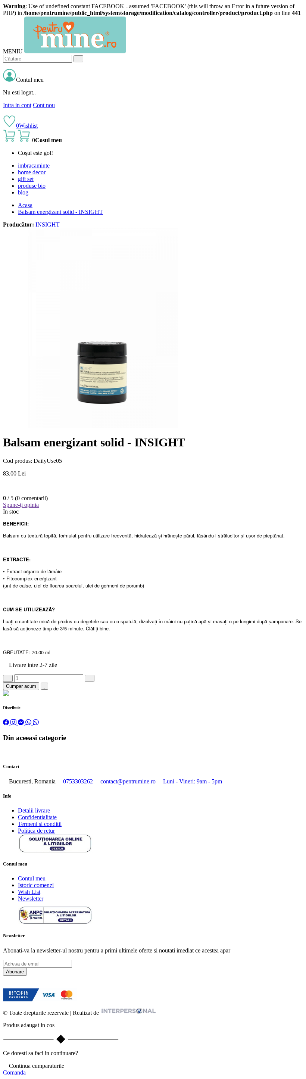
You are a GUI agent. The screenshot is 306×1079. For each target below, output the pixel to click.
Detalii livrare (34, 810)
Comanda (15, 1072)
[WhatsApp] (29, 723)
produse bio (32, 186)
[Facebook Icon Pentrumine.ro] (5, 985)
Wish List (29, 892)
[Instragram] (14, 723)
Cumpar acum (21, 686)
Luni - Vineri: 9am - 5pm (192, 781)
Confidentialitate (37, 817)
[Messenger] (21, 723)
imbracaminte (34, 165)
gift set (26, 179)
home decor (32, 172)
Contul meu (32, 878)
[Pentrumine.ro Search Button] (78, 58)
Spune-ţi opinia (21, 505)
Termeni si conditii (40, 824)
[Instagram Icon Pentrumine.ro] (11, 985)
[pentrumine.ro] (75, 51)
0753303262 (77, 781)
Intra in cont (17, 105)
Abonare (15, 971)
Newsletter (30, 898)
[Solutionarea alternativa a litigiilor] (55, 851)
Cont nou (44, 105)
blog (23, 192)
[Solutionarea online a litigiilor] (55, 922)
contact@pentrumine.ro (127, 781)
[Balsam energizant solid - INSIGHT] (103, 425)
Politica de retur (36, 830)
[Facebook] (6, 723)
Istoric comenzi (36, 885)
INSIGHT (47, 224)
